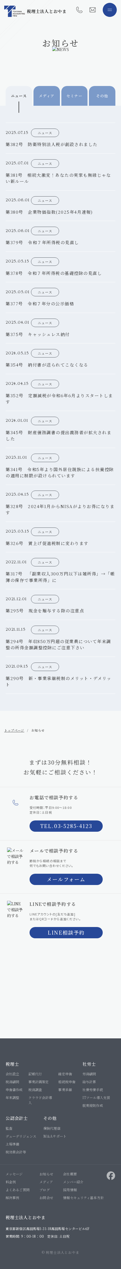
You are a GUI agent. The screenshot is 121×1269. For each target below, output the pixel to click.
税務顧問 (12, 1081)
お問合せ (46, 1197)
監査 (9, 1128)
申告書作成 (14, 1089)
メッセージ (14, 1173)
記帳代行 (35, 1073)
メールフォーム (66, 879)
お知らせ (46, 1173)
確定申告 (65, 1073)
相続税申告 (66, 1081)
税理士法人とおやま (47, 11)
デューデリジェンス (21, 1136)
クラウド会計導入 (40, 1100)
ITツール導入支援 (96, 1097)
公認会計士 (17, 1118)
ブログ (44, 1189)
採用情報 (70, 1189)
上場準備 (12, 1144)
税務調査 (35, 1089)
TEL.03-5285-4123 (66, 825)
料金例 (11, 1181)
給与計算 (89, 1081)
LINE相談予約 (66, 932)
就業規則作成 (92, 1105)
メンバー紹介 (73, 1181)
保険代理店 (51, 1128)
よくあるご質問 (18, 1189)
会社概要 (70, 1173)
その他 (50, 1118)
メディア (46, 1181)
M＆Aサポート (54, 1136)
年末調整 (12, 1097)
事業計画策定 (38, 1081)
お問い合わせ (92, 10)
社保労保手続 (92, 1089)
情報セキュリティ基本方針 (83, 1197)
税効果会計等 (16, 1151)
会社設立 (12, 1073)
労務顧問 (89, 1073)
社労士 (89, 1064)
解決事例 (12, 1197)
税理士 (12, 1064)
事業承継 (65, 1089)
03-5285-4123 (79, 10)
